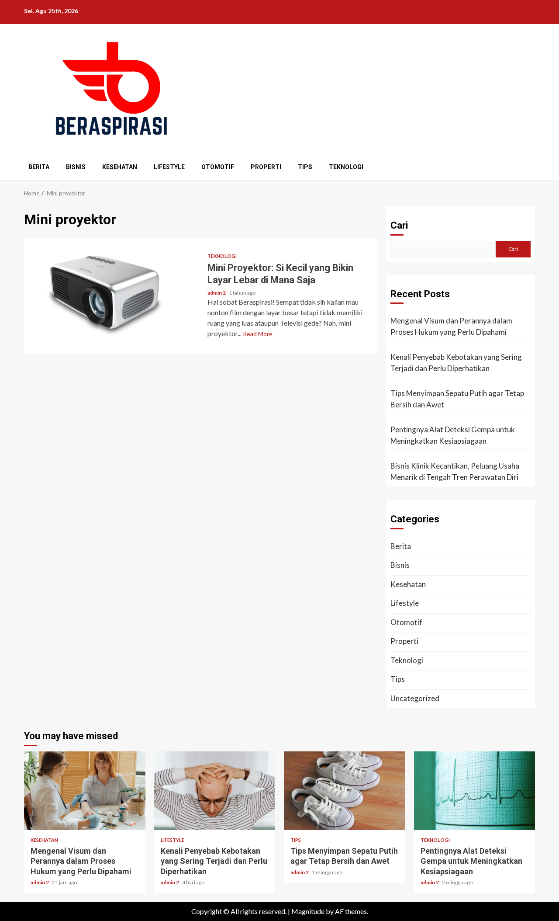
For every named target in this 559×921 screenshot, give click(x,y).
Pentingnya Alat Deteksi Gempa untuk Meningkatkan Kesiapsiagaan (452, 435)
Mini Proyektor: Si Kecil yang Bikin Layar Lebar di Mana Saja (112, 296)
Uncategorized (414, 698)
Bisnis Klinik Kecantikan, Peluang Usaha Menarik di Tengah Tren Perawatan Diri (454, 471)
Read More (258, 333)
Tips (305, 166)
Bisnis (76, 166)
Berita (38, 166)
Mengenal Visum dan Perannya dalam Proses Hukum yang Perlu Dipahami (451, 326)
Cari (399, 225)
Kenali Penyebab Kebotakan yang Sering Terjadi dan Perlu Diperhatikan (456, 362)
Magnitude (307, 911)
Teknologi (346, 166)
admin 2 (217, 292)
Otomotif (217, 166)
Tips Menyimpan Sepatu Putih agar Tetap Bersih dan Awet (457, 399)
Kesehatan (119, 166)
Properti (266, 166)
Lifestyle (169, 166)
